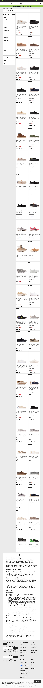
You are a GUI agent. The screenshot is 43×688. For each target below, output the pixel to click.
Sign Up (5, 644)
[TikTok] (4, 661)
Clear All (13, 14)
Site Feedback (22, 655)
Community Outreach (23, 662)
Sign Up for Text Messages (10, 646)
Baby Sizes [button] (6, 37)
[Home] (21, 3)
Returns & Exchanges (24, 649)
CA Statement (22, 670)
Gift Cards (33, 652)
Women (32, 662)
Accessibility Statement (24, 668)
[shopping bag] (41, 3)
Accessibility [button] (40, 0)
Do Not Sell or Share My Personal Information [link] (24, 676)
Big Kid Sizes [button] (6, 47)
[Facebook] (13, 661)
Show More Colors (19, 30)
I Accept (37, 681)
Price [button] (5, 53)
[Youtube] (15, 661)
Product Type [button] (6, 57)
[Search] (11, 3)
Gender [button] (5, 27)
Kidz (32, 665)
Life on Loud (33, 644)
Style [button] (5, 60)
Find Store (15, 657)
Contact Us (22, 644)
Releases (33, 668)
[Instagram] (10, 661)
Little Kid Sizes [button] (6, 43)
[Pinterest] (7, 661)
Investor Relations (23, 673)
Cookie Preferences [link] (23, 677)
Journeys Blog (33, 647)
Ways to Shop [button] (6, 63)
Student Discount (34, 650)
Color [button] (5, 50)
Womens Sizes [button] (6, 30)
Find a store (10, 655)
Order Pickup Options (24, 652)
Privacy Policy (13, 683)
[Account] (32, 4)
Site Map (21, 657)
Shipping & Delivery (23, 650)
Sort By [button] (5, 17)
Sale (32, 667)
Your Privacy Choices (25, 665)
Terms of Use (22, 667)
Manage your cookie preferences (7, 682)
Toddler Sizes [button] (6, 40)
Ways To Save (33, 649)
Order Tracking (5, 0)
